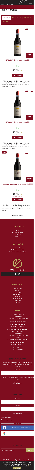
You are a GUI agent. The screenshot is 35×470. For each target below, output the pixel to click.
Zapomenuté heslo (7, 420)
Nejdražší (15, 18)
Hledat (30, 450)
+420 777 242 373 (18, 344)
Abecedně (6, 22)
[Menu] (31, 3)
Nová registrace (6, 418)
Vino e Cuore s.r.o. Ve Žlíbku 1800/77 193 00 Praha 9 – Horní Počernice (17, 316)
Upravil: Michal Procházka (23, 460)
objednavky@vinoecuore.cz (19, 321)
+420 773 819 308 (18, 326)
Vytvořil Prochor (8, 460)
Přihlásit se (17, 383)
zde (28, 466)
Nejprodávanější (25, 18)
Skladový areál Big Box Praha (18, 329)
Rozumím (17, 468)
